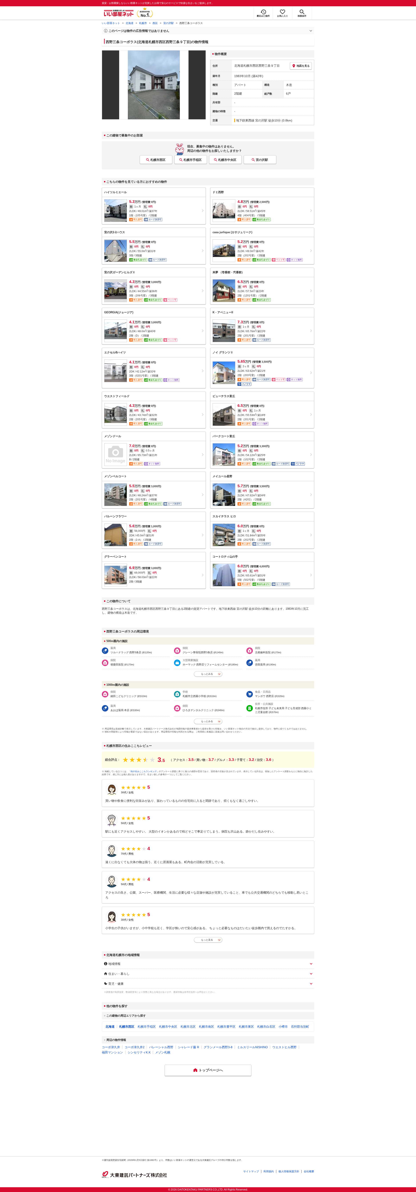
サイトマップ (251, 1171)
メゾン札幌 (162, 1052)
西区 (155, 23)
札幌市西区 (158, 160)
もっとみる (207, 674)
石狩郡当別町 (300, 1026)
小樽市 (283, 1026)
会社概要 (309, 1171)
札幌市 (143, 23)
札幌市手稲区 (193, 160)
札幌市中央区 (227, 160)
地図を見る (303, 65)
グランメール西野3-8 (218, 1047)
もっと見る (207, 939)
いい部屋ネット (111, 23)
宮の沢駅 (168, 23)
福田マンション (112, 1052)
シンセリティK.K (139, 1052)
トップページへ (211, 1070)
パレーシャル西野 (161, 1047)
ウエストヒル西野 (284, 1047)
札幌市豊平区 (226, 1026)
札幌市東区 (246, 1026)
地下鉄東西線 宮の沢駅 (251, 120)
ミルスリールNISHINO (252, 1047)
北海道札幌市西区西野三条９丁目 (257, 65)
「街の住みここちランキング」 (143, 771)
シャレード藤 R (188, 1047)
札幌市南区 (206, 1026)
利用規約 (268, 1171)
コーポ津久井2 (135, 1047)
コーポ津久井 (111, 1047)
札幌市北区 (188, 1026)
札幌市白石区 (266, 1026)
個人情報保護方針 (288, 1171)
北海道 (129, 23)
